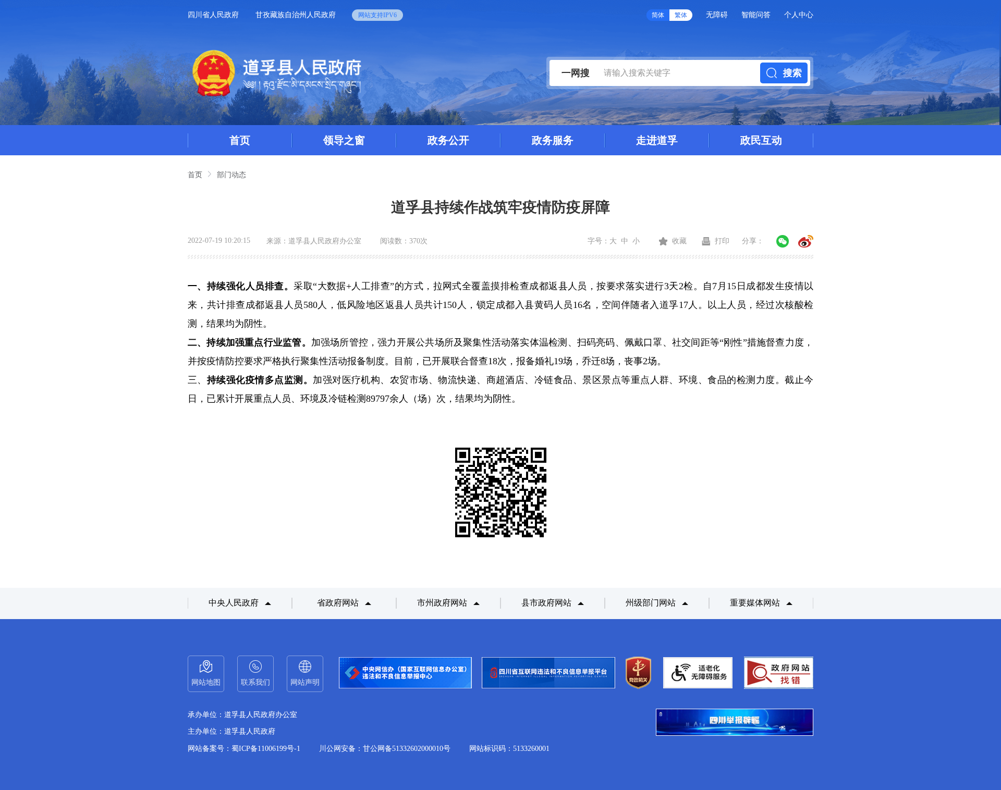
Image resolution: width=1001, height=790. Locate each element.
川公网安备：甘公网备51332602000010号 (384, 748)
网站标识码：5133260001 (509, 748)
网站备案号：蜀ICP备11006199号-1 (244, 748)
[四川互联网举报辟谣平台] (734, 723)
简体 (658, 15)
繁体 (681, 15)
